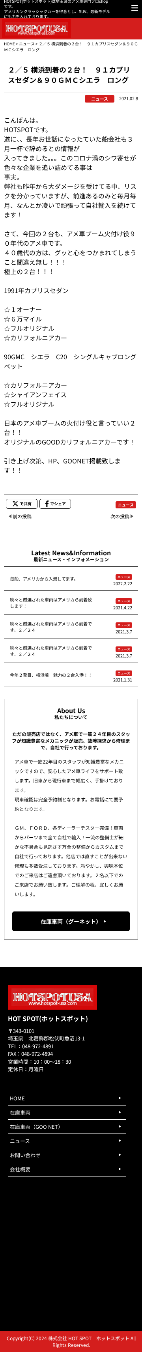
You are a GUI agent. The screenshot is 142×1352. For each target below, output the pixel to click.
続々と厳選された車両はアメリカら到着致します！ (51, 602)
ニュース (27, 44)
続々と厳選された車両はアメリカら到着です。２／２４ (51, 626)
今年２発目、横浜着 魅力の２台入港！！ (51, 675)
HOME (9, 44)
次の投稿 (119, 516)
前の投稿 (22, 516)
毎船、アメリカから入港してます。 (44, 578)
